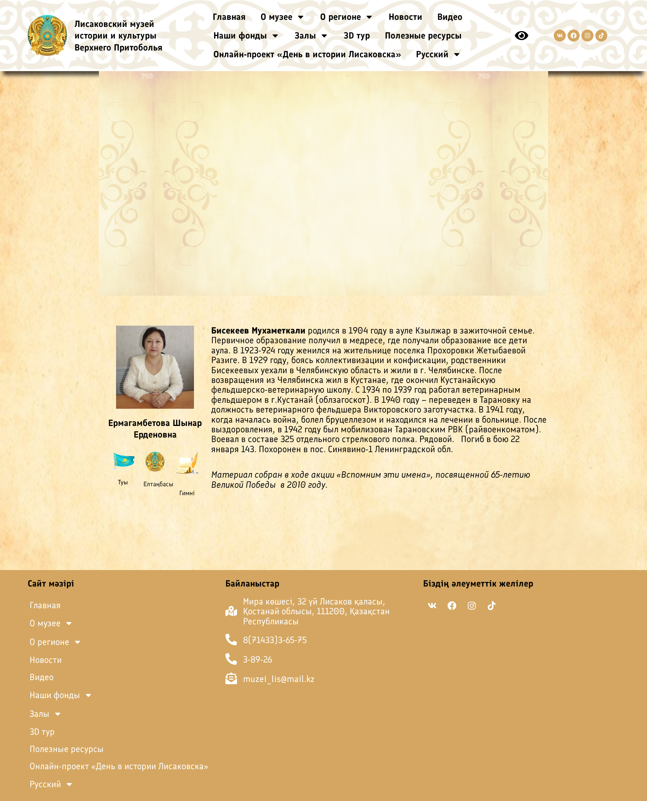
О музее (276, 16)
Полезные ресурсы (423, 35)
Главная (229, 16)
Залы (305, 35)
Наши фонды (240, 35)
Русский (432, 54)
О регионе (340, 16)
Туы (123, 482)
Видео (449, 16)
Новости (405, 16)
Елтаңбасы (158, 484)
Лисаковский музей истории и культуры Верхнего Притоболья (118, 35)
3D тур (357, 35)
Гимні (187, 493)
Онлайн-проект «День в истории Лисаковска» (307, 54)
